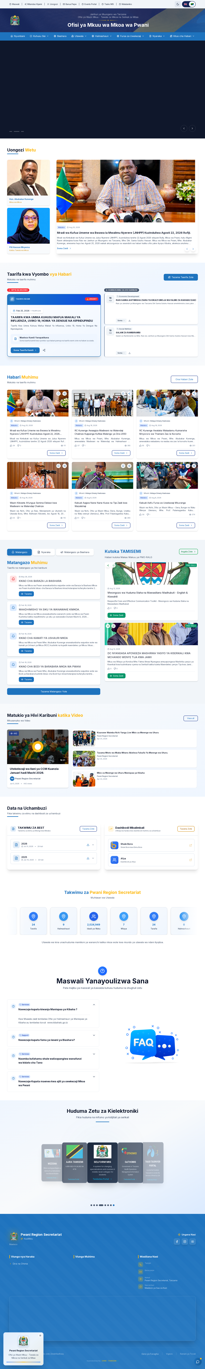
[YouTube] (193, 1242)
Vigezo (169, 1354)
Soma (120, 320)
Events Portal (91, 4)
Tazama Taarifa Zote (182, 277)
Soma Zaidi (68, 248)
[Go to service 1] (93, 1205)
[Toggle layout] (40, 1335)
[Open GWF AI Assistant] (198, 1362)
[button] (53, 1011)
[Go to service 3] (98, 1205)
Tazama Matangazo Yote (54, 691)
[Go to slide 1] (10, 131)
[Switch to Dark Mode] (178, 4)
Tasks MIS (109, 4)
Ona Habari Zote (184, 379)
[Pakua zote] (88, 844)
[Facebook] (177, 1242)
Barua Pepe (71, 4)
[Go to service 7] (109, 1205)
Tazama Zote (88, 829)
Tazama (28, 594)
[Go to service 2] (95, 1205)
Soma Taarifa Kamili (23, 350)
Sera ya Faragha (150, 1353)
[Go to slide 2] (15, 131)
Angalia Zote (187, 551)
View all (190, 718)
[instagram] (185, 1242)
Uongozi (54, 4)
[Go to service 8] (112, 1205)
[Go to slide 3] (19, 131)
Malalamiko (127, 4)
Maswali (15, 4)
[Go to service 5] (104, 1205)
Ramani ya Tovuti (188, 1354)
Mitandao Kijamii (34, 4)
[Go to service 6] (107, 1205)
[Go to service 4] (101, 1205)
